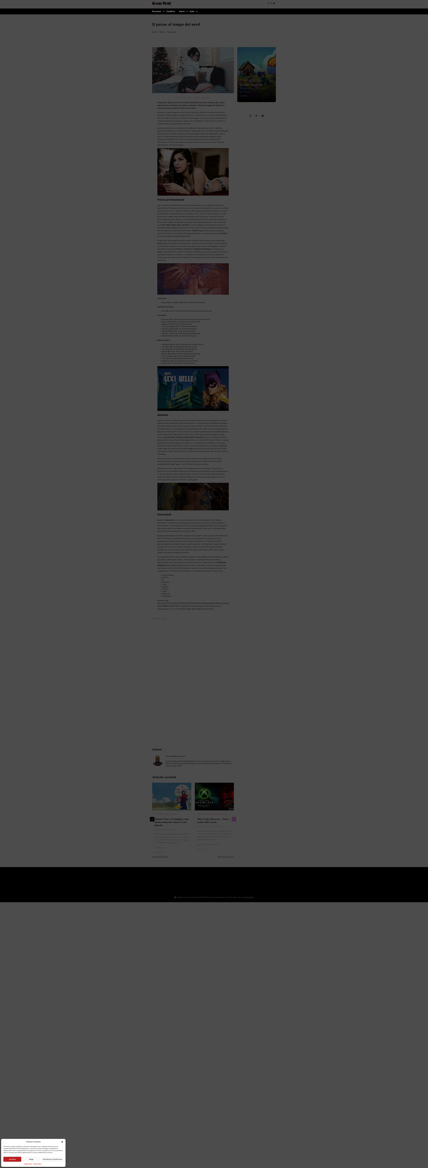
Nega (31, 1159)
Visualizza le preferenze (52, 1159)
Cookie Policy (28, 1164)
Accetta (12, 1159)
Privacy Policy (37, 1164)
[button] (62, 1142)
